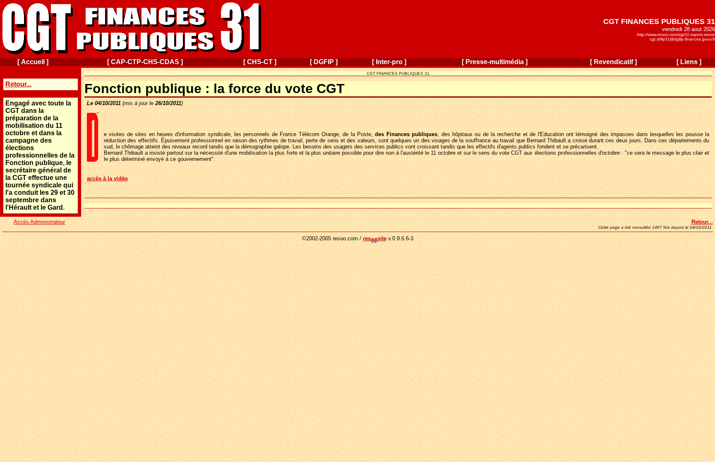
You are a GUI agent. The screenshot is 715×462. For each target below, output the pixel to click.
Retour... (18, 84)
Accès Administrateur (39, 222)
